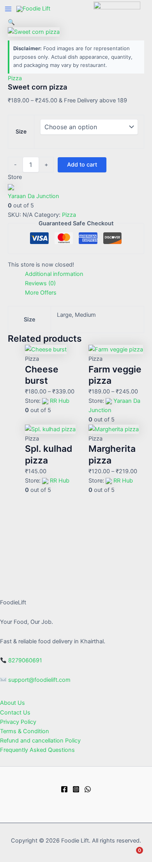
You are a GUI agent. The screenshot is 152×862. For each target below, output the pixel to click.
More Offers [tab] (41, 292)
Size (21, 131)
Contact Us (15, 712)
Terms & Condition (24, 731)
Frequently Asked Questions (37, 749)
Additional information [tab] (54, 273)
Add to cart (82, 164)
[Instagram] (76, 789)
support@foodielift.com (39, 679)
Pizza (15, 78)
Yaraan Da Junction (33, 196)
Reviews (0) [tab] (40, 283)
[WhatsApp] (87, 789)
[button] (11, 22)
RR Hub (59, 400)
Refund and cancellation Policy (40, 740)
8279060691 (25, 660)
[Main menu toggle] (8, 9)
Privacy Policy (18, 721)
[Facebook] (64, 789)
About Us (12, 702)
